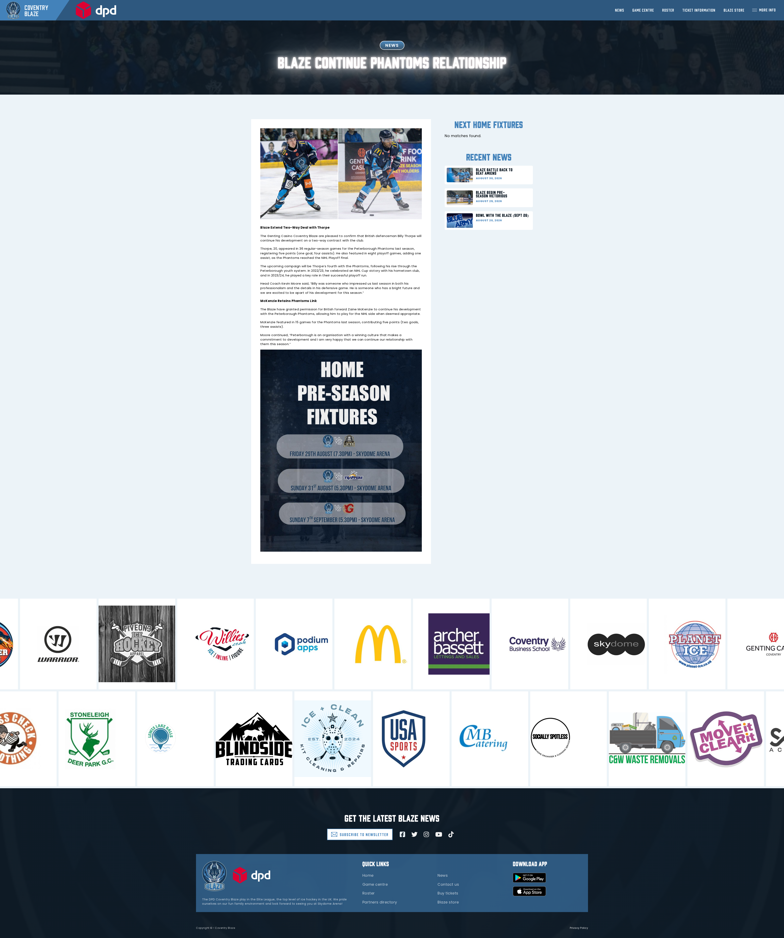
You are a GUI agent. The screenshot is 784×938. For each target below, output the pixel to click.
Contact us (448, 884)
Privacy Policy (579, 928)
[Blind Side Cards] (232, 738)
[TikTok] (451, 834)
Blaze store (448, 902)
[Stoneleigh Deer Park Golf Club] (75, 738)
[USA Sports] (389, 738)
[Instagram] (426, 834)
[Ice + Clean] (311, 738)
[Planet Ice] (708, 644)
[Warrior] (80, 644)
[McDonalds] (394, 644)
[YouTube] (438, 834)
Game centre (643, 10)
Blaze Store (734, 10)
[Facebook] (402, 834)
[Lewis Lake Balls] (154, 739)
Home (368, 875)
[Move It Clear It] (704, 738)
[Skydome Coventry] (630, 644)
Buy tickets (448, 893)
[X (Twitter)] (414, 834)
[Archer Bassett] (473, 644)
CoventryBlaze (36, 10)
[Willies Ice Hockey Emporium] (237, 644)
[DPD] (96, 10)
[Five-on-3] (158, 644)
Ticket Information (698, 10)
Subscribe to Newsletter (364, 834)
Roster (668, 10)
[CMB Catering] (468, 738)
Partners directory (379, 902)
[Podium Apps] (315, 644)
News (619, 10)
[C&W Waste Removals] (625, 738)
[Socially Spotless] (547, 738)
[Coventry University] (551, 644)
